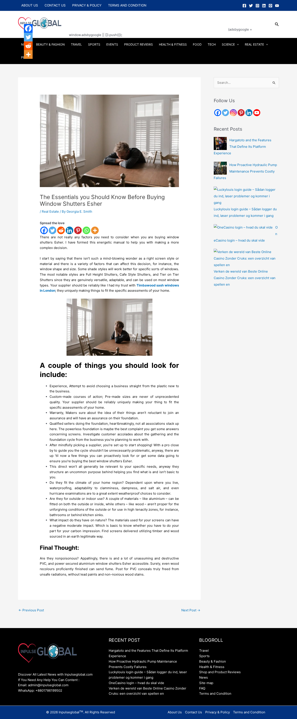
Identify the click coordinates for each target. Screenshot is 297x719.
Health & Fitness (173, 44)
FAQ (202, 688)
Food (197, 44)
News (203, 677)
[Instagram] (257, 6)
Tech (212, 44)
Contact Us (55, 5)
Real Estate (254, 44)
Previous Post (31, 610)
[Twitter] (251, 6)
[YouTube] (277, 6)
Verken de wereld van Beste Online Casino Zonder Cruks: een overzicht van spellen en (244, 277)
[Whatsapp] (86, 230)
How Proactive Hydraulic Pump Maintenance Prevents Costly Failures (245, 171)
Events (112, 44)
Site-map (206, 683)
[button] (277, 24)
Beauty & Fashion (50, 44)
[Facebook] (244, 6)
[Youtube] (256, 112)
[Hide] (25, 63)
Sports (94, 44)
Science (228, 44)
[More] (95, 230)
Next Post (190, 610)
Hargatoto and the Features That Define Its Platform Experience (242, 146)
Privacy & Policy (87, 5)
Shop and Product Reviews (220, 672)
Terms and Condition (127, 5)
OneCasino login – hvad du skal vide (136, 683)
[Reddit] (61, 230)
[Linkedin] (264, 6)
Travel (76, 44)
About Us (29, 5)
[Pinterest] (270, 6)
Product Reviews (138, 44)
